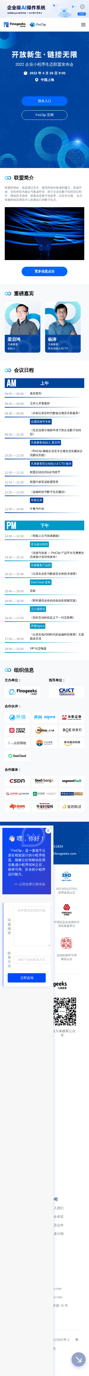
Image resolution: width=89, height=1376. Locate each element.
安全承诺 (57, 1216)
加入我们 (57, 1208)
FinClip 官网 (45, 115)
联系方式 (9, 959)
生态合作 (57, 1225)
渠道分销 (57, 1234)
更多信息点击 (45, 271)
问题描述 (9, 926)
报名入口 (44, 101)
